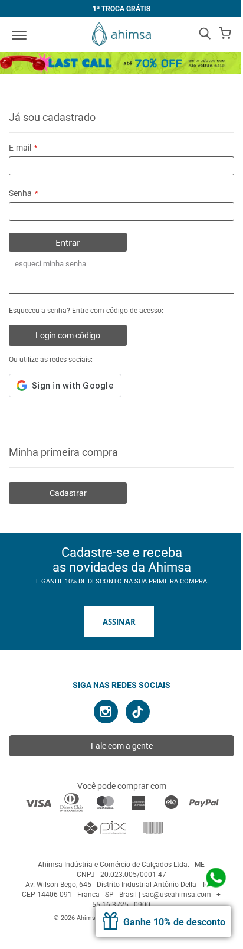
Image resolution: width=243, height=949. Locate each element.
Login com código (67, 335)
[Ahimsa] (121, 34)
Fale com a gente (122, 746)
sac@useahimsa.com (176, 895)
